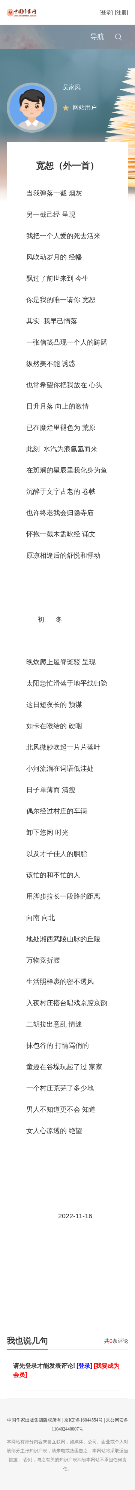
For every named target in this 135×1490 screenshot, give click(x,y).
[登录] (106, 12)
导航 (97, 36)
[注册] (121, 12)
